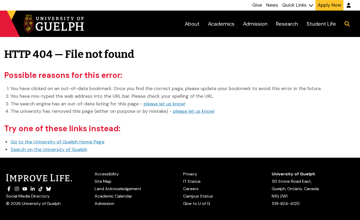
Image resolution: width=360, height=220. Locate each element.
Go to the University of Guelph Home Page (57, 142)
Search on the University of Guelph (49, 149)
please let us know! (164, 104)
